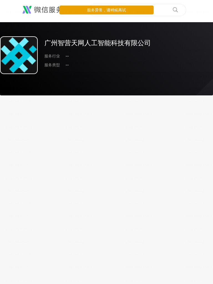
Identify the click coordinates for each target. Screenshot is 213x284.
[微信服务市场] (49, 10)
